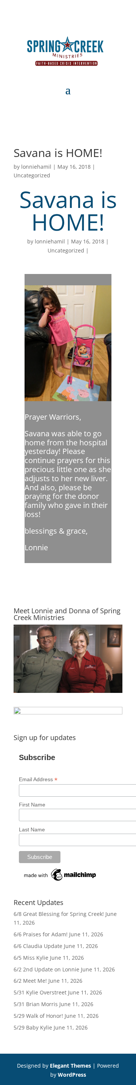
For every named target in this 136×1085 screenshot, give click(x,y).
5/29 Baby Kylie (33, 1027)
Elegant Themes (70, 1065)
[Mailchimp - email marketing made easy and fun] (60, 881)
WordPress (72, 1074)
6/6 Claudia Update (38, 946)
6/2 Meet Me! (30, 980)
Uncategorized (32, 175)
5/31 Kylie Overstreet (40, 992)
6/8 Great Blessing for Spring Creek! (59, 913)
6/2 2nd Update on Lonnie (46, 969)
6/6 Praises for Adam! (41, 934)
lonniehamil (36, 166)
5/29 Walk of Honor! (38, 1015)
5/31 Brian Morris (36, 1004)
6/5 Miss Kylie (31, 957)
